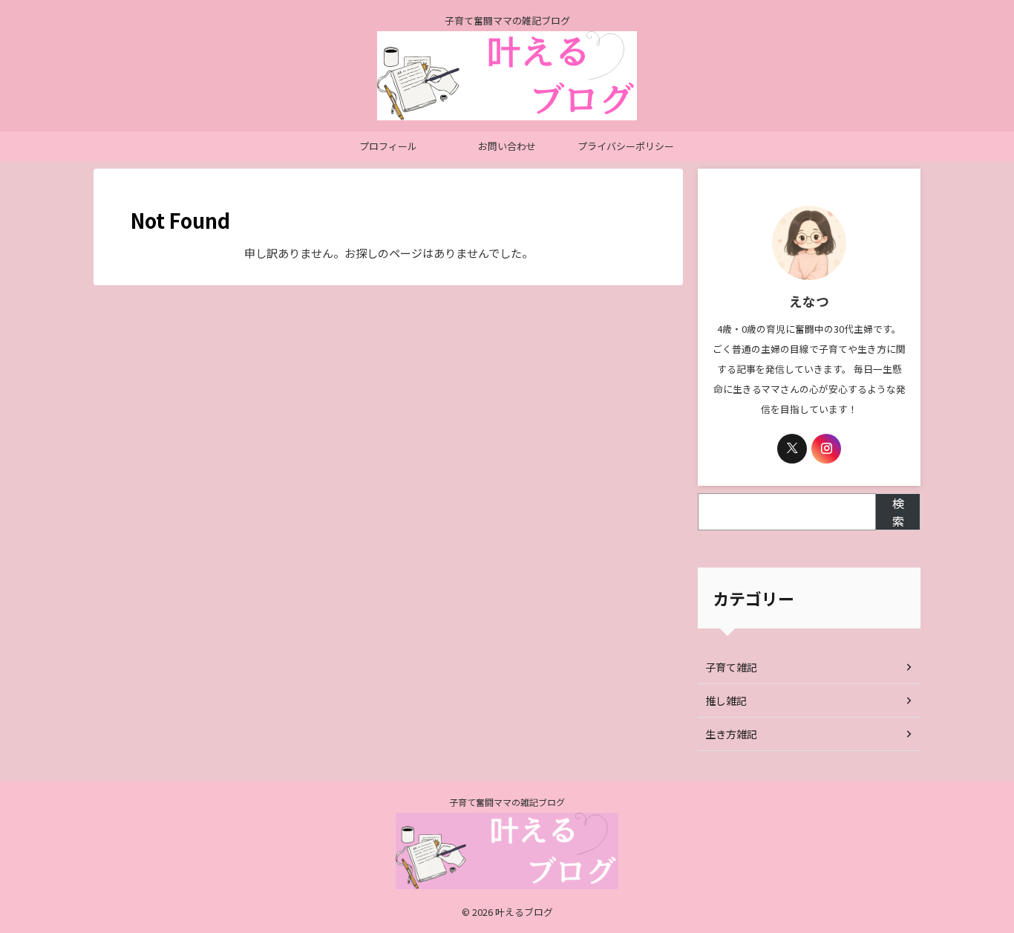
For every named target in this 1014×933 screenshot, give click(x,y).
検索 (898, 512)
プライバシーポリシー (626, 146)
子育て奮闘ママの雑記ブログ (507, 802)
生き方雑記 (731, 733)
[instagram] (826, 449)
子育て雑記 (731, 667)
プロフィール (388, 146)
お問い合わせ (507, 146)
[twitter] (792, 449)
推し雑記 (726, 700)
